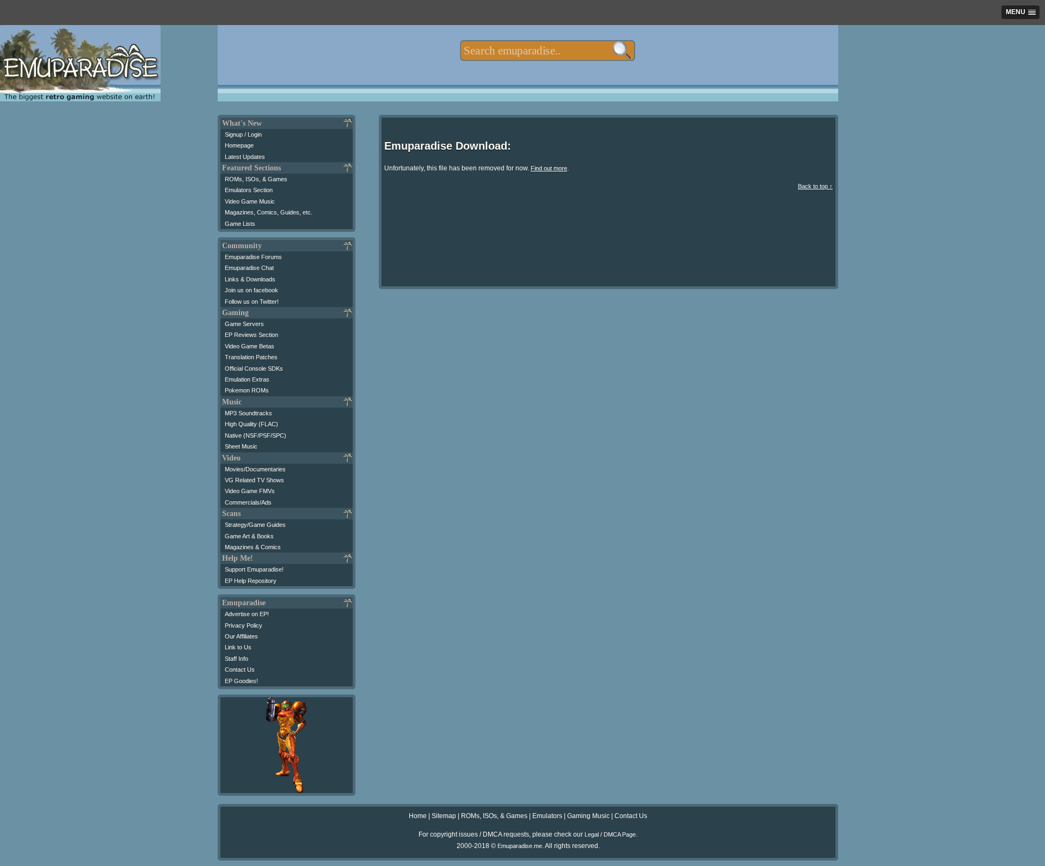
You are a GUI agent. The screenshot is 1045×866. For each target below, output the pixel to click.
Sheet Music (241, 446)
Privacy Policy (243, 625)
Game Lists (240, 223)
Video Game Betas (249, 346)
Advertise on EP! (247, 614)
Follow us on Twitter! (252, 301)
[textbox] (547, 50)
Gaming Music (588, 816)
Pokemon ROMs (247, 390)
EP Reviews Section (251, 334)
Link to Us (238, 647)
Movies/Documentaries (255, 469)
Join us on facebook (251, 290)
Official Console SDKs (254, 368)
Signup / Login (243, 134)
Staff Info (236, 658)
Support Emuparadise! (254, 569)
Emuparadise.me (519, 846)
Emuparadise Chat (249, 268)
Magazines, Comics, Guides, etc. (268, 212)
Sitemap (444, 816)
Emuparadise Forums (253, 257)
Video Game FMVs (250, 491)
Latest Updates (245, 156)
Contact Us (240, 669)
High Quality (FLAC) (251, 424)
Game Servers (244, 324)
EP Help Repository (250, 581)
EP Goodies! (241, 681)
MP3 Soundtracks (248, 413)
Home (418, 816)
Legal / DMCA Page (610, 834)
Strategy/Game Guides (255, 524)
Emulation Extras (247, 379)
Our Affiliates (241, 636)
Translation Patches (251, 357)
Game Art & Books (249, 536)
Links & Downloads (250, 279)
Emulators (547, 816)
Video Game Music (250, 201)
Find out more (549, 168)
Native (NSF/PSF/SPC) (255, 435)
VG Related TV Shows (254, 480)
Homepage (239, 145)
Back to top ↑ (815, 186)
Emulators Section (249, 190)
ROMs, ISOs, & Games (256, 179)
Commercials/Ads (248, 502)
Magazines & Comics (253, 547)
